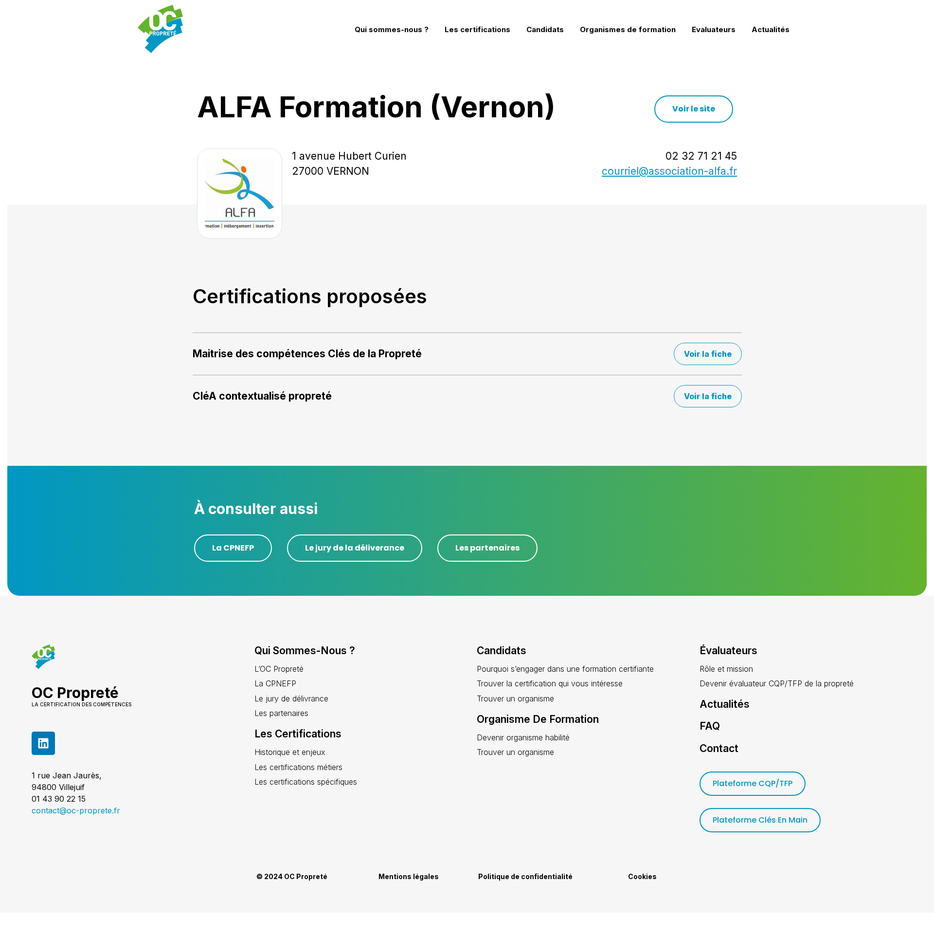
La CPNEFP (275, 683)
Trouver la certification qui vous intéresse (550, 683)
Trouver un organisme (515, 698)
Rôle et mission (726, 669)
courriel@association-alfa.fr (669, 171)
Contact (719, 748)
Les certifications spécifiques (305, 782)
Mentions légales (408, 876)
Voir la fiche (708, 354)
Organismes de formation (628, 29)
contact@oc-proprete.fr (76, 810)
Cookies (642, 876)
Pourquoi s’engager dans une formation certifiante (565, 669)
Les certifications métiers (298, 767)
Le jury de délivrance (291, 698)
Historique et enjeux (289, 752)
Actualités (771, 29)
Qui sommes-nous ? (392, 29)
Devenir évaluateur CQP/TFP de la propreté (777, 683)
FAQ (710, 726)
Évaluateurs (728, 650)
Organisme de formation (538, 719)
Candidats (545, 29)
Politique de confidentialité (525, 876)
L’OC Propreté (279, 669)
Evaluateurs (714, 29)
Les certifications (477, 29)
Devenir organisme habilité (523, 737)
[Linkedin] (43, 743)
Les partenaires (281, 713)
